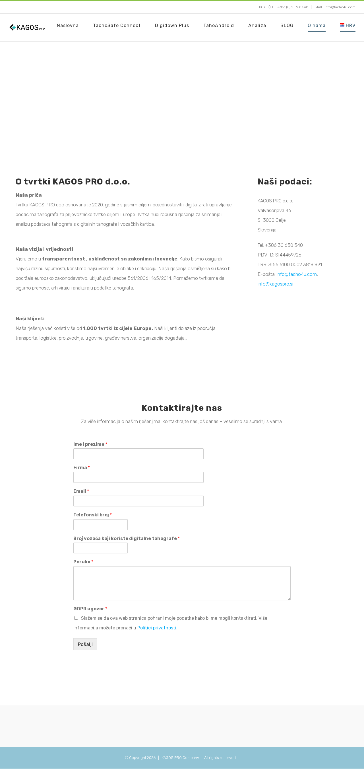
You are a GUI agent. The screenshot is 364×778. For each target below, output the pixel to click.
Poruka (83, 561)
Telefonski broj (92, 515)
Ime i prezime (90, 444)
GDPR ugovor (90, 608)
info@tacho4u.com (297, 274)
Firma (81, 467)
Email (81, 491)
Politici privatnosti (156, 628)
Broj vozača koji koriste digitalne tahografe (126, 538)
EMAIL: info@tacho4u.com (334, 7)
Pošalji (85, 644)
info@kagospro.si (275, 284)
